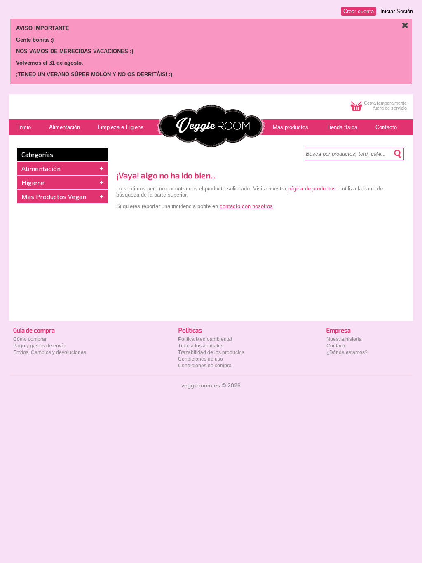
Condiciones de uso (200, 359)
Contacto (336, 346)
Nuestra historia (344, 339)
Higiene (33, 182)
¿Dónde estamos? (347, 352)
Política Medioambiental (205, 339)
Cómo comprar (30, 339)
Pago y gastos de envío (39, 346)
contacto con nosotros (246, 206)
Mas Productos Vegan (53, 196)
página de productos (312, 188)
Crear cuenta (358, 11)
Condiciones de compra (205, 365)
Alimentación (41, 168)
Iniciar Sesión (396, 11)
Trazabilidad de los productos (211, 352)
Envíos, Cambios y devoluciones (49, 352)
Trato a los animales (200, 346)
